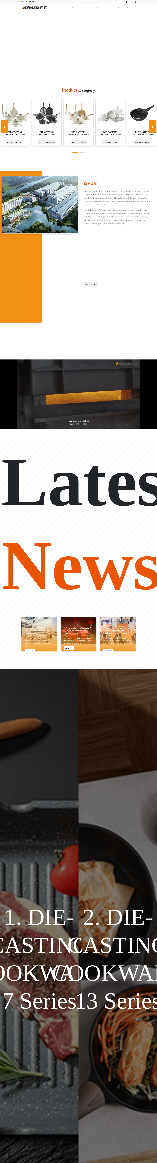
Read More (30, 651)
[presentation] (4, 126)
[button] (75, 152)
